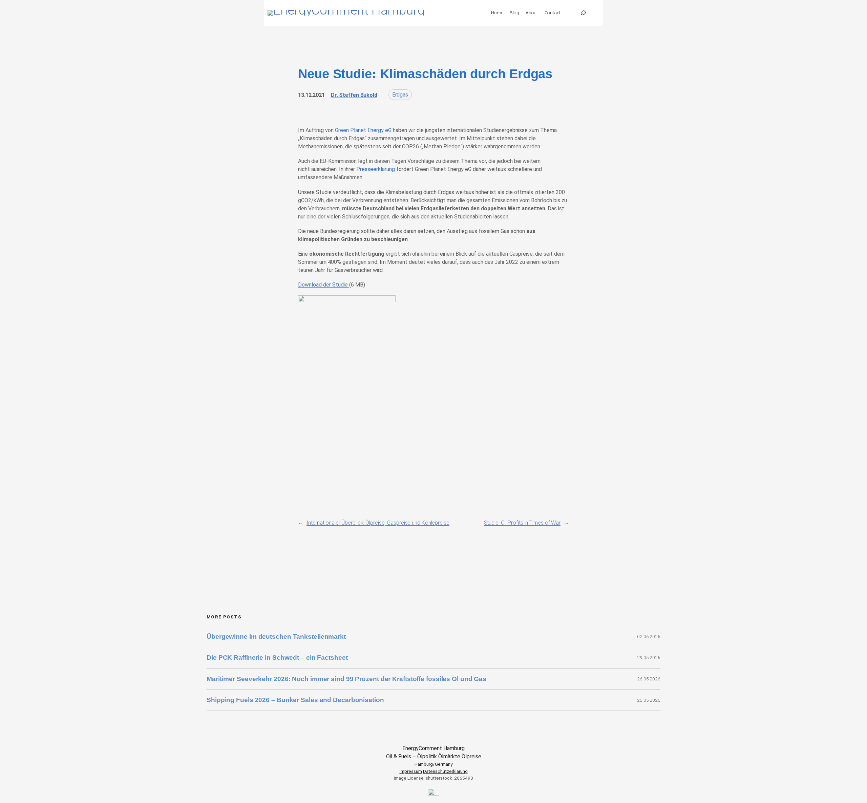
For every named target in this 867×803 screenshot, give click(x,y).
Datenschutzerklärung (445, 771)
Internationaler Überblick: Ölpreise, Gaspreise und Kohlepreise (377, 523)
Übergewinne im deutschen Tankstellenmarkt (276, 636)
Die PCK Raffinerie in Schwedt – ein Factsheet (277, 657)
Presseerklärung (375, 169)
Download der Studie (323, 284)
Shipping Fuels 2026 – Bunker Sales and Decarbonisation (296, 699)
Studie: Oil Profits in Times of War (522, 523)
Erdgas (400, 94)
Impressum (411, 771)
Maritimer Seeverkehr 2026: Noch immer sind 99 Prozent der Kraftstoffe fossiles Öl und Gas (346, 678)
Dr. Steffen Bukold (354, 95)
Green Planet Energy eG (363, 130)
